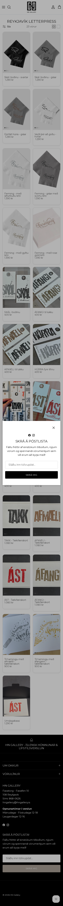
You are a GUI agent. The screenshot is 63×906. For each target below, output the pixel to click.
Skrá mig (31, 475)
